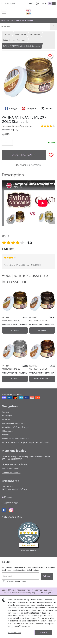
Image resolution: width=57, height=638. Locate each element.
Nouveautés (8, 431)
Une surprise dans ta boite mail (16, 438)
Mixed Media (20, 34)
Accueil (8, 34)
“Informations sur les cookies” (43, 621)
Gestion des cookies (10, 468)
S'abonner (47, 576)
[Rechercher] (53, 26)
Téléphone (8, 497)
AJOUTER (15, 330)
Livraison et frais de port (13, 423)
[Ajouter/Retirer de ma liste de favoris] (51, 155)
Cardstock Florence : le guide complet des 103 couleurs (26, 442)
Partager (13, 108)
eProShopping (29, 592)
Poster (48, 108)
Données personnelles (11, 472)
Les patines (35, 34)
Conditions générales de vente (16, 427)
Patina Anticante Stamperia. (14, 40)
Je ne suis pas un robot (16, 581)
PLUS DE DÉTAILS (42, 378)
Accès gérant (48, 592)
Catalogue (7, 416)
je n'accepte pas (14, 632)
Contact (30, 3)
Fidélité (6, 435)
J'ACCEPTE (43, 632)
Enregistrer (31, 108)
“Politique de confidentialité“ (32, 623)
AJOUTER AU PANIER (23, 154)
